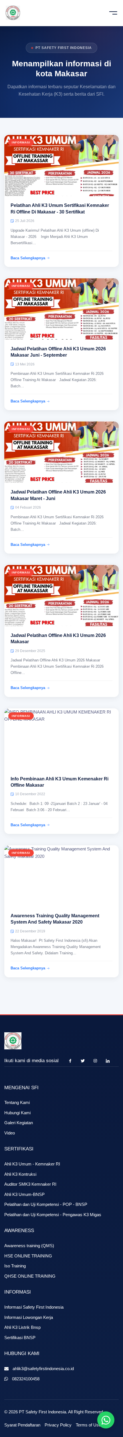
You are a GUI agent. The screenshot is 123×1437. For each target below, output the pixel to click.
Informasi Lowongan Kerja (28, 1317)
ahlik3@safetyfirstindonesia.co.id (43, 1368)
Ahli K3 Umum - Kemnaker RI (32, 1163)
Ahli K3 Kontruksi (20, 1174)
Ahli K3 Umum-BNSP (24, 1194)
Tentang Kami (17, 1102)
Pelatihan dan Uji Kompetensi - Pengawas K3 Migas (52, 1214)
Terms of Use (88, 1424)
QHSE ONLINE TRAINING (29, 1276)
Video (9, 1132)
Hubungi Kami (17, 1112)
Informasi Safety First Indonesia (34, 1307)
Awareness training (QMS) (29, 1245)
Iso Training (15, 1265)
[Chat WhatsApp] (105, 1419)
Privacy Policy (58, 1424)
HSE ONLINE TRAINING (28, 1255)
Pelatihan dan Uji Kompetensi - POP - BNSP (45, 1204)
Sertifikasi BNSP (19, 1337)
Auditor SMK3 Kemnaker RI (30, 1184)
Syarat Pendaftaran (22, 1424)
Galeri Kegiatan (18, 1122)
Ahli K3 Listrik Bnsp (22, 1327)
